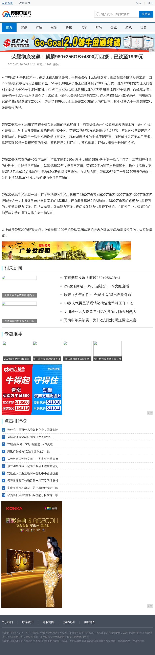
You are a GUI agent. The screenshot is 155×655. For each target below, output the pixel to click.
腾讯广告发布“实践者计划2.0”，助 (28, 451)
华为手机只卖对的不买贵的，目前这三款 (32, 495)
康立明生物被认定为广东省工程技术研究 (32, 466)
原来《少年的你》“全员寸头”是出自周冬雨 (98, 295)
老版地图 (48, 622)
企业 (113, 27)
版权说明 (69, 622)
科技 (69, 27)
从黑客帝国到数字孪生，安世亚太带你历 (32, 458)
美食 (143, 27)
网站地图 (89, 622)
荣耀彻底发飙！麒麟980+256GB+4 (92, 278)
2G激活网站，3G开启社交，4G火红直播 (96, 286)
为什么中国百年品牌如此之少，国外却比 (32, 429)
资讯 (24, 27)
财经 (39, 27)
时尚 (98, 27)
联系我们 (28, 622)
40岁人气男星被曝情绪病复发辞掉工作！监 (98, 303)
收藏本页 (24, 3)
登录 (139, 3)
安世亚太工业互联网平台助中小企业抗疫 (32, 473)
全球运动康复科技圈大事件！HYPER (30, 437)
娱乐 (54, 27)
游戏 (128, 27)
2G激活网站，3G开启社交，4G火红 (30, 444)
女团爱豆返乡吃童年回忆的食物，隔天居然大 (100, 312)
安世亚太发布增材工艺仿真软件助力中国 (32, 487)
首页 (9, 27)
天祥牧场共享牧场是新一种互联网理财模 (32, 480)
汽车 (84, 27)
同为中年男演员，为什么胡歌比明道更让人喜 (100, 320)
